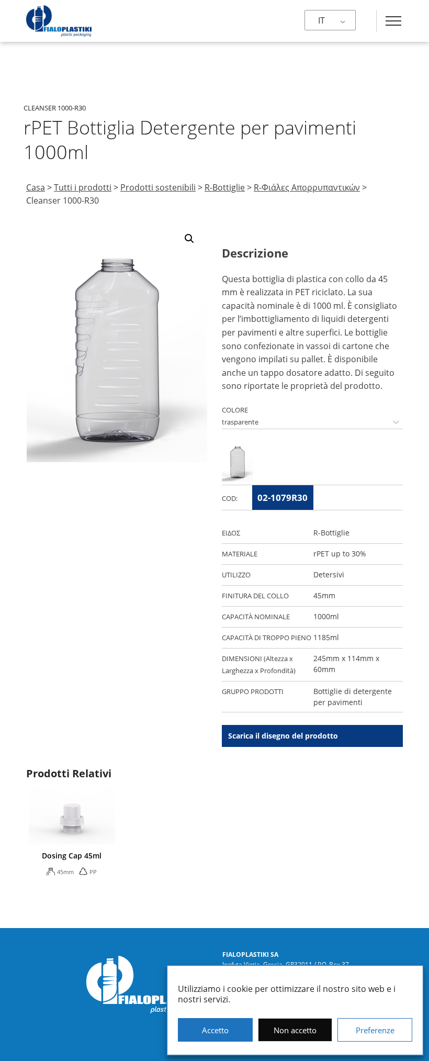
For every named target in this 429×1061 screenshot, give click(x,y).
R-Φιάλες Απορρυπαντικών (307, 187)
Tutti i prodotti (82, 187)
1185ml (326, 637)
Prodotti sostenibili (158, 187)
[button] (189, 238)
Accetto (215, 1030)
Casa (35, 187)
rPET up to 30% (339, 554)
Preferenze (375, 1030)
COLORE (235, 410)
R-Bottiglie (225, 187)
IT (321, 20)
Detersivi (328, 574)
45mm (324, 595)
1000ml (326, 616)
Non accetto (295, 1030)
